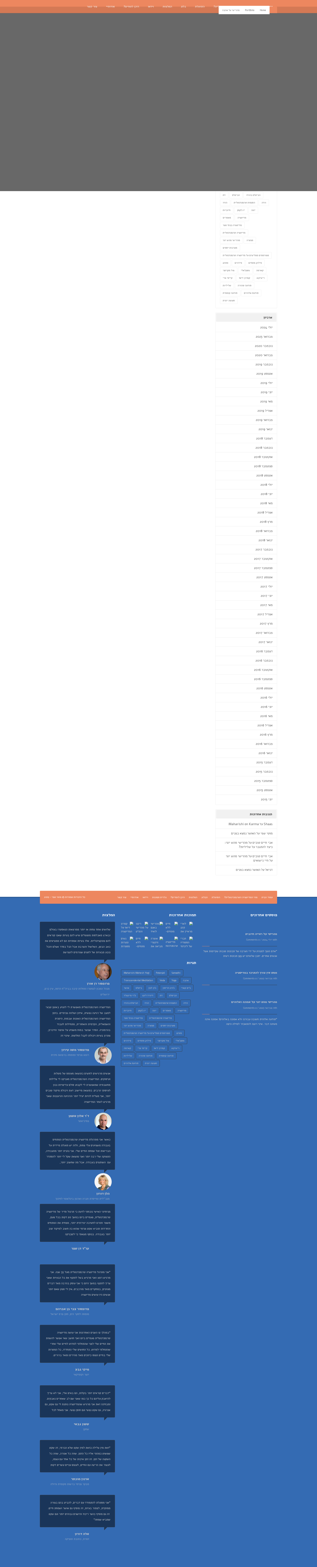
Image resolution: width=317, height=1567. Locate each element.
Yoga (173, 980)
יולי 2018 (267, 485)
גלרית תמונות (159, 897)
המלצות (193, 897)
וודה (264, 202)
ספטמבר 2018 (263, 466)
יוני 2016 (267, 707)
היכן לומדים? (178, 897)
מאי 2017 (266, 605)
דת (224, 195)
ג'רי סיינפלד (130, 995)
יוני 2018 (267, 494)
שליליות (227, 285)
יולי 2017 (267, 586)
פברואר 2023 (264, 336)
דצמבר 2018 (264, 438)
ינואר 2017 (266, 642)
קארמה (260, 270)
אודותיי (134, 897)
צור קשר (121, 897)
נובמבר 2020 (264, 346)
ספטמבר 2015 (263, 781)
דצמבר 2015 (264, 762)
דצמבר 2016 (264, 651)
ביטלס (139, 988)
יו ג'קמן (241, 210)
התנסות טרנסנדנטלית (244, 202)
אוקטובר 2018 (263, 457)
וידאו (145, 897)
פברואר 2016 (264, 744)
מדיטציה (241, 217)
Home (263, 10)
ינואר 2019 (266, 429)
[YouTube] (55, 6)
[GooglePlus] (61, 6)
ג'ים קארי (186, 988)
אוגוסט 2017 (264, 577)
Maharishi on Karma (244, 824)
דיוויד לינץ (147, 995)
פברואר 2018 (264, 531)
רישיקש (261, 278)
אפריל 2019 (265, 410)
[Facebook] (49, 6)
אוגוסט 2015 (265, 790)
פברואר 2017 (264, 633)
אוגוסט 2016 (264, 688)
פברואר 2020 (264, 355)
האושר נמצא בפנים (243, 833)
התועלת (216, 897)
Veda (162, 980)
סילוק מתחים (255, 263)
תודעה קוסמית (230, 293)
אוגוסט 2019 (264, 373)
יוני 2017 (267, 596)
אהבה (186, 980)
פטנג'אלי (245, 270)
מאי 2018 (266, 503)
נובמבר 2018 (264, 448)
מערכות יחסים (230, 247)
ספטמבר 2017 (263, 568)
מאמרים (227, 217)
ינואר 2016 (266, 753)
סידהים (238, 263)
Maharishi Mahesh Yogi (136, 973)
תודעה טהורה (244, 285)
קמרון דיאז (244, 278)
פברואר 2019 (264, 420)
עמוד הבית (267, 897)
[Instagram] (68, 6)
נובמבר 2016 (264, 660)
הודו (225, 202)
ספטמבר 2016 (263, 679)
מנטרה (249, 240)
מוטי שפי (267, 833)
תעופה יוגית (229, 300)
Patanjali (160, 973)
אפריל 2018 (265, 512)
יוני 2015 (267, 799)
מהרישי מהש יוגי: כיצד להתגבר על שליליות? (249, 844)
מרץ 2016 (266, 734)
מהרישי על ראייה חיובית (261, 934)
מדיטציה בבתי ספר (232, 225)
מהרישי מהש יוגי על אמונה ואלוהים (254, 1002)
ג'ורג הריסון (168, 988)
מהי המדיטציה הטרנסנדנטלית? (240, 897)
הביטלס (236, 195)
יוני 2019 (267, 392)
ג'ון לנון (152, 988)
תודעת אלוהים (251, 293)
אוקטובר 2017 (263, 559)
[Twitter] (42, 6)
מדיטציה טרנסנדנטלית (234, 232)
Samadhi (175, 973)
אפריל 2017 (265, 614)
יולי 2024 (266, 327)
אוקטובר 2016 (263, 670)
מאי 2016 (266, 716)
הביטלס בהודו (253, 195)
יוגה (253, 210)
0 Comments (253, 939)
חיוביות (227, 210)
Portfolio (249, 10)
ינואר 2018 (266, 540)
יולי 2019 (267, 383)
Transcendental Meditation (138, 980)
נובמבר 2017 (264, 549)
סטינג (225, 263)
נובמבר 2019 (264, 364)
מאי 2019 (266, 401)
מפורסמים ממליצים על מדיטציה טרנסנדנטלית (246, 255)
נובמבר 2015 (264, 771)
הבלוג (204, 897)
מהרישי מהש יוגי (231, 240)
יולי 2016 (267, 697)
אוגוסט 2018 (264, 475)
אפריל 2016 (265, 725)
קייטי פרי (227, 278)
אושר (126, 988)
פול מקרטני (228, 270)
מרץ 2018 (266, 522)
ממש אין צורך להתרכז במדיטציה (256, 973)
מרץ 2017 (266, 623)
